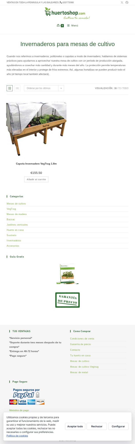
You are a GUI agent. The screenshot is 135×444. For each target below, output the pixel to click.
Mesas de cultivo (16, 203)
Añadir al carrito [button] (36, 179)
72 (119, 88)
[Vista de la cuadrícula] (10, 88)
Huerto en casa (15, 230)
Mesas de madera (17, 214)
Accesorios (13, 245)
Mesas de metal (79, 372)
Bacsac (11, 219)
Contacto (75, 350)
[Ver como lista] (17, 88)
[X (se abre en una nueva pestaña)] (122, 2)
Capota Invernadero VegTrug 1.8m (36, 163)
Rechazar (96, 426)
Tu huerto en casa (80, 355)
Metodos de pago (19, 410)
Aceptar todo (75, 426)
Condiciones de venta (82, 338)
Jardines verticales (17, 224)
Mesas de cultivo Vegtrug (84, 366)
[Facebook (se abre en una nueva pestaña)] (126, 2)
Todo (125, 88)
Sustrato (11, 235)
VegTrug (11, 209)
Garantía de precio (80, 344)
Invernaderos (14, 240)
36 (115, 88)
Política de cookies (17, 435)
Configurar (118, 426)
